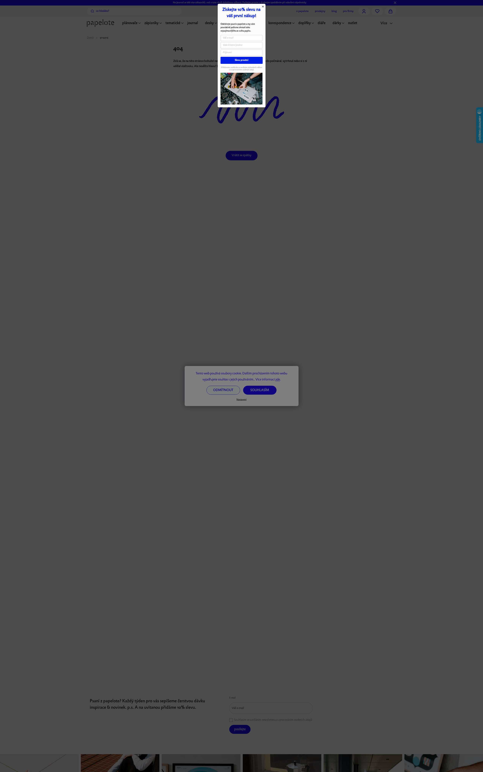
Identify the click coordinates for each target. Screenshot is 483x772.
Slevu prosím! (241, 60)
